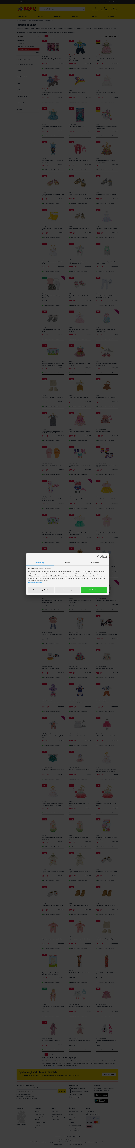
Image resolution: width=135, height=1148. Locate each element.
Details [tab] (67, 562)
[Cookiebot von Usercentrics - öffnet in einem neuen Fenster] (99, 556)
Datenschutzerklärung (35, 582)
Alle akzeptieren (94, 590)
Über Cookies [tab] (95, 562)
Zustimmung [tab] (40, 562)
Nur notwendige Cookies (41, 590)
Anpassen (66, 590)
